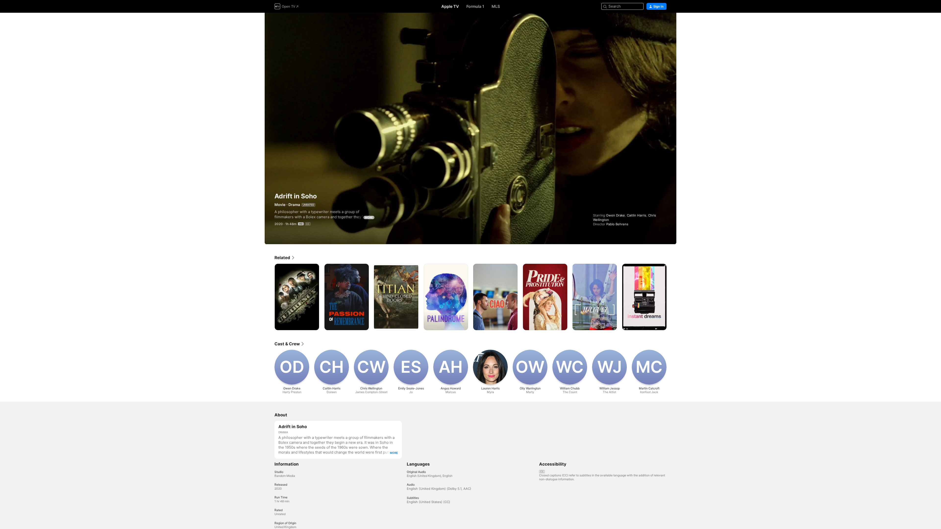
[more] (313, 324)
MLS (496, 6)
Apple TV (450, 6)
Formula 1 (475, 6)
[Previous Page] (269, 297)
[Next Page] (671, 297)
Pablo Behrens (617, 224)
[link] (284, 257)
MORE (369, 217)
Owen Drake (615, 215)
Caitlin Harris (636, 215)
